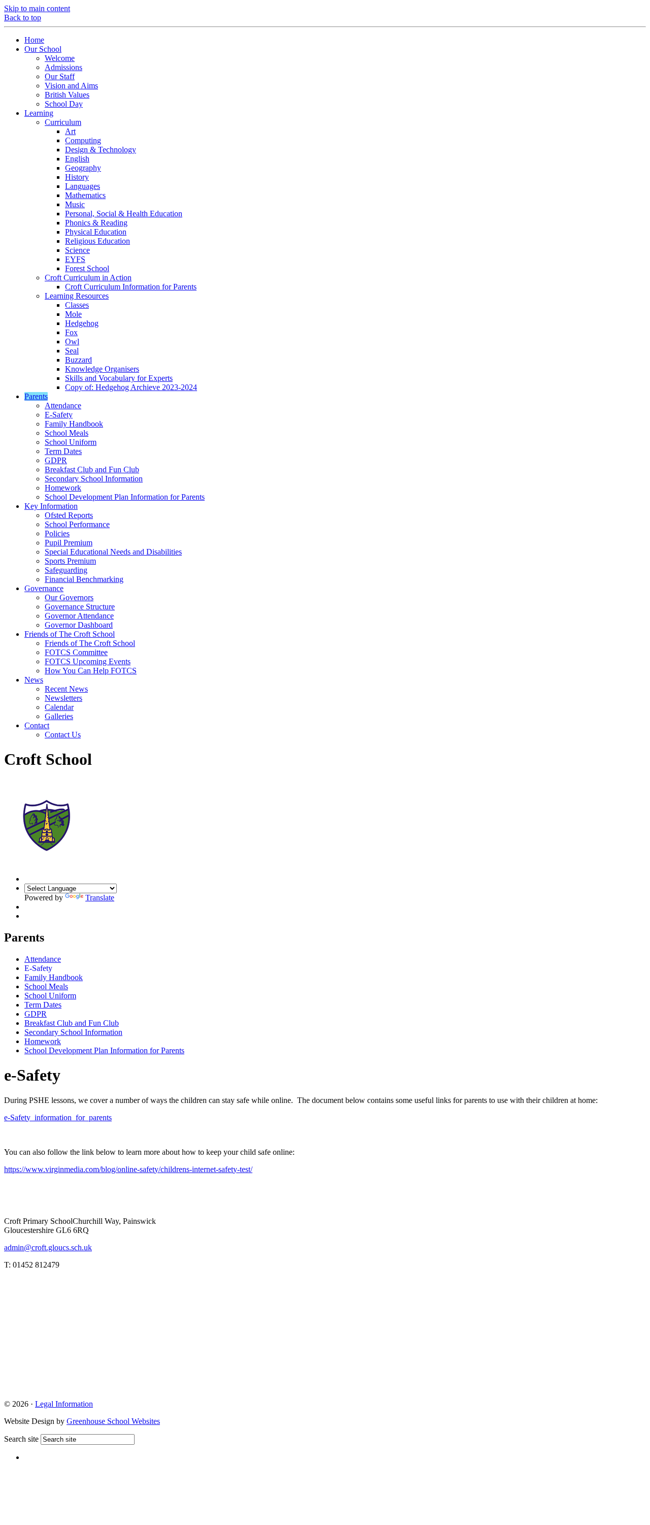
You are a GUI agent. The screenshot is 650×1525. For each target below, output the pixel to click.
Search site (21, 1439)
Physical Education (95, 232)
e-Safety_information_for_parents (58, 1117)
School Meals (66, 433)
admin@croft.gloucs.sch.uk (48, 1247)
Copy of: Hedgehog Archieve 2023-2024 (131, 387)
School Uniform (70, 442)
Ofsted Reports (69, 515)
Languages (82, 186)
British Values (67, 94)
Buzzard (78, 359)
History (77, 177)
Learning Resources (77, 295)
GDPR (56, 460)
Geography (83, 168)
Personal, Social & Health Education (123, 213)
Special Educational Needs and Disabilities (113, 551)
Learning (38, 113)
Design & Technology (100, 149)
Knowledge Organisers (102, 369)
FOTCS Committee (76, 652)
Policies (57, 533)
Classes (77, 305)
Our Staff (60, 76)
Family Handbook (74, 423)
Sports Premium (70, 561)
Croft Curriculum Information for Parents (131, 286)
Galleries (59, 716)
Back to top (22, 17)
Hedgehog (82, 323)
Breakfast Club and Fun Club (92, 469)
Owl (72, 341)
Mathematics (85, 195)
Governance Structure (80, 606)
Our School (42, 49)
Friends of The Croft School (69, 634)
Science (77, 250)
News (33, 679)
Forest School (87, 268)
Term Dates (63, 451)
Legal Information (64, 1404)
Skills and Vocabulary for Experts (119, 378)
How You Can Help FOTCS (91, 670)
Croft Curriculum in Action (88, 277)
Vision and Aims (71, 85)
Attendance (63, 405)
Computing (83, 140)
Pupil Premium (68, 542)
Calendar (59, 707)
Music (75, 204)
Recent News (66, 689)
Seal (72, 350)
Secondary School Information (94, 478)
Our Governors (69, 597)
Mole (73, 314)
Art (70, 131)
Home (34, 40)
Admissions (63, 67)
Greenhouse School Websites (113, 1421)
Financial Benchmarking (84, 579)
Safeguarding (66, 570)
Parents (36, 396)
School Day (64, 104)
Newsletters (63, 698)
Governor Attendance (79, 615)
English (77, 158)
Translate (99, 897)
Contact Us (63, 734)
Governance (43, 588)
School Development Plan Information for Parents (125, 497)
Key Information (51, 506)
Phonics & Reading (96, 222)
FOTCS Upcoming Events (88, 661)
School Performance (77, 524)
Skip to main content (37, 8)
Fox (71, 332)
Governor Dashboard (79, 625)
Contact (36, 725)
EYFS (75, 259)
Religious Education (97, 241)
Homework (63, 487)
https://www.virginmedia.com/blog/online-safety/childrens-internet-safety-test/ (128, 1169)
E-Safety (59, 414)
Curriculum (63, 122)
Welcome (60, 58)
